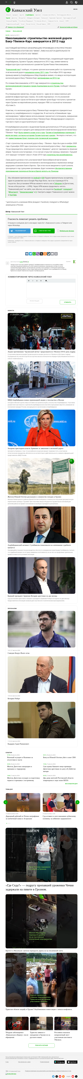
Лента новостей (17, 31)
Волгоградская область (64, 15)
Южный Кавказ (41, 24)
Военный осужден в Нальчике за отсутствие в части (20, 758)
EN (10, 2)
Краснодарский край (69, 18)
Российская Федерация (26, 21)
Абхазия (8, 15)
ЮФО (49, 24)
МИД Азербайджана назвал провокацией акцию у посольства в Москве (36, 400)
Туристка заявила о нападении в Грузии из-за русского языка (40, 1034)
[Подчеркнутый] (37, 280)
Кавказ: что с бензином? (15, 27)
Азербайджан (30, 15)
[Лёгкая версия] (14, 2)
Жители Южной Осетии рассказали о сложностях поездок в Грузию (34, 496)
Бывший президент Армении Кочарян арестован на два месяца (32, 596)
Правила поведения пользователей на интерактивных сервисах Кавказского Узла (48, 1071)
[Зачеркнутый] (41, 280)
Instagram (67, 189)
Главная (8, 31)
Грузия (8, 18)
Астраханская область (49, 15)
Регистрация (34, 301)
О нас (7, 1062)
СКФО (67, 21)
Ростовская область (40, 21)
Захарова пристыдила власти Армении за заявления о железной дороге (35, 448)
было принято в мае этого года (32, 132)
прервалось (71, 146)
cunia (21, 262)
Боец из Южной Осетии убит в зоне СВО (59, 757)
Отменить (67, 302)
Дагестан (14, 18)
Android (36, 178)
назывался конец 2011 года (37, 72)
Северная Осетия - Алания (56, 21)
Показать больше (41, 1045)
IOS (43, 178)
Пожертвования (44, 1062)
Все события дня (71, 783)
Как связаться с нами (24, 1062)
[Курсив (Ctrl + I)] (33, 280)
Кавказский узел (13, 69)
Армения (38, 15)
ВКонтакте (13, 192)
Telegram (58, 183)
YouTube (13, 195)
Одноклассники (26, 192)
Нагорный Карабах (11, 21)
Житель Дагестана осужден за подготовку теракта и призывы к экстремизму (23, 779)
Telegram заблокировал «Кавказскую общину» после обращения (17, 1034)
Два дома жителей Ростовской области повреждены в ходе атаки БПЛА (58, 779)
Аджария (15, 15)
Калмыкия (44, 18)
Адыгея (22, 15)
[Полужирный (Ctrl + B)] (29, 280)
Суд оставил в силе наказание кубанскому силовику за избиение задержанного (59, 817)
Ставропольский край (12, 24)
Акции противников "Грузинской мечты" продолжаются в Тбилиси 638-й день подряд (41, 351)
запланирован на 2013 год (48, 78)
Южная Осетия (30, 24)
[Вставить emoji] (46, 280)
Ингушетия (22, 18)
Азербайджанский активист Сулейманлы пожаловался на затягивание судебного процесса (39, 546)
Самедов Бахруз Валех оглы (18, 653)
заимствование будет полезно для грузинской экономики (33, 138)
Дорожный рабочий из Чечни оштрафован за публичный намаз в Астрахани (22, 817)
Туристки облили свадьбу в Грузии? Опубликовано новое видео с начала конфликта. (39, 1009)
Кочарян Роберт (14, 698)
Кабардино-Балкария (33, 18)
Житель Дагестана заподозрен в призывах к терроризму (19, 767)
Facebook (58, 189)
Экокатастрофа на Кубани (68, 27)
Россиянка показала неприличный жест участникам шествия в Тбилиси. (63, 1036)
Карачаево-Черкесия (55, 18)
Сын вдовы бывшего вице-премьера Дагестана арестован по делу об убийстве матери (59, 768)
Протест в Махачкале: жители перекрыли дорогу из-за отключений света (34, 950)
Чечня (22, 24)
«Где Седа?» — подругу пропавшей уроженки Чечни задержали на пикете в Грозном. (40, 887)
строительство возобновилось (59, 155)
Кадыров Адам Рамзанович (18, 744)
